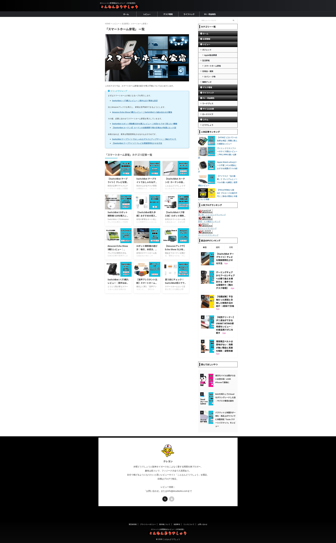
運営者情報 (133, 524)
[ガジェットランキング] (205, 225)
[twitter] (165, 499)
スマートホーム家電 (212, 65)
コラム (205, 119)
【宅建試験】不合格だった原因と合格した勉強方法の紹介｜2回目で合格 (225, 301)
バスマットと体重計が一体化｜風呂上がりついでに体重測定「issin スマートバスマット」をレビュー (225, 419)
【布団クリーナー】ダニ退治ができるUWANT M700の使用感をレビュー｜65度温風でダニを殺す (225, 324)
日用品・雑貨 (207, 71)
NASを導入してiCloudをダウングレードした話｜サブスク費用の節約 (225, 397)
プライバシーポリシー (148, 524)
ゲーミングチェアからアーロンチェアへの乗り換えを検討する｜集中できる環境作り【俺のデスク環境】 (225, 280)
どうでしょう (207, 125)
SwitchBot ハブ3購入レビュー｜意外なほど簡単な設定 (118, 283)
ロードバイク (207, 114)
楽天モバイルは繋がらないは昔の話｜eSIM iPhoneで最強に (225, 379)
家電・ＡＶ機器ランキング (209, 221)
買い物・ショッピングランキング (212, 215)
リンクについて (188, 524)
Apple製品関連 (210, 55)
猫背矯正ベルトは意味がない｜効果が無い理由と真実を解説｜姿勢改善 (224, 346)
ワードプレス (207, 103)
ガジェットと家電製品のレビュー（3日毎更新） (168, 529)
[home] (171, 499)
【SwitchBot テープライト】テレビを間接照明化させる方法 (118, 182)
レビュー (147, 14)
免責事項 (177, 524)
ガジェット (206, 49)
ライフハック (189, 14)
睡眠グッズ (206, 82)
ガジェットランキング (207, 228)
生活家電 (206, 60)
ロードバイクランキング (208, 235)
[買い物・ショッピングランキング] (205, 212)
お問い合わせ (202, 524)
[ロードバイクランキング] (205, 232)
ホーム (126, 14)
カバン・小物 (209, 76)
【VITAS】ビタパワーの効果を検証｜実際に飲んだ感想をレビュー (227, 140)
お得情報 (206, 38)
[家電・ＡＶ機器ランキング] (205, 218)
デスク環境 (168, 14)
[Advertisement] (168, 513)
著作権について (164, 524)
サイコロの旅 (208, 108)
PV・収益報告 (210, 14)
